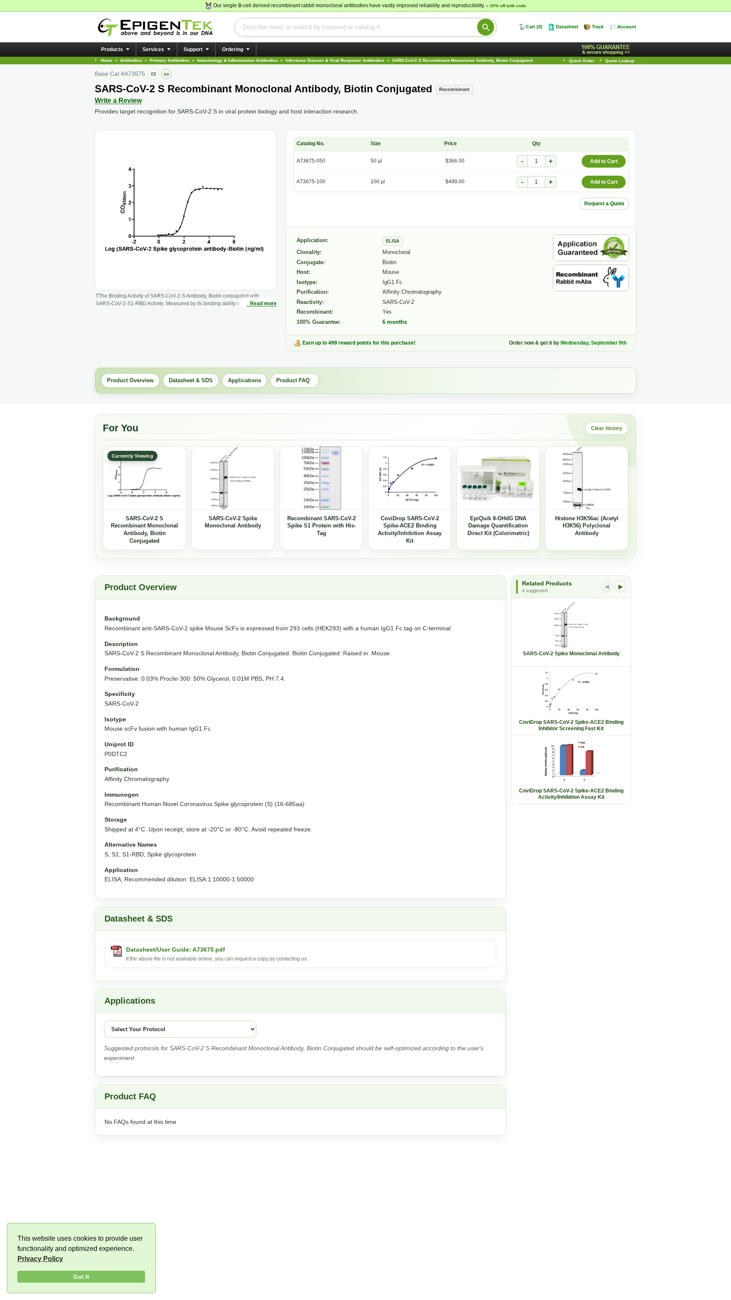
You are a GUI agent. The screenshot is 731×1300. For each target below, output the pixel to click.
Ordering (232, 49)
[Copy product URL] (166, 74)
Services (153, 49)
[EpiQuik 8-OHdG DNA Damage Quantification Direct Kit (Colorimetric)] (498, 478)
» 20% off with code (506, 5)
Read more (263, 303)
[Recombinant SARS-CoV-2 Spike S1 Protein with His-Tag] (321, 478)
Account (626, 26)
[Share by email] (153, 74)
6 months (394, 322)
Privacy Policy (40, 1258)
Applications (244, 380)
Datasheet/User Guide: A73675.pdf (175, 949)
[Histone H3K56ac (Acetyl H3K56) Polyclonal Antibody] (586, 478)
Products (112, 49)
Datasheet (567, 26)
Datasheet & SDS (191, 380)
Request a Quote (604, 204)
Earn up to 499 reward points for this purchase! (358, 343)
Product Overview (130, 380)
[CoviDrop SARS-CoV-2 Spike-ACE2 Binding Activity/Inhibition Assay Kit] (409, 478)
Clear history (606, 428)
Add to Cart (604, 161)
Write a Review (118, 100)
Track (598, 26)
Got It (81, 1276)
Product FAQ (294, 380)
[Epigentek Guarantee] (607, 50)
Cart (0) (534, 26)
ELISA (392, 240)
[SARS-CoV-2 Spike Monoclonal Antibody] (233, 478)
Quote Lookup (619, 60)
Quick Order (581, 60)
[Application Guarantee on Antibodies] (591, 248)
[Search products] (485, 27)
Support (193, 49)
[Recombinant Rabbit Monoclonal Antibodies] (591, 278)
